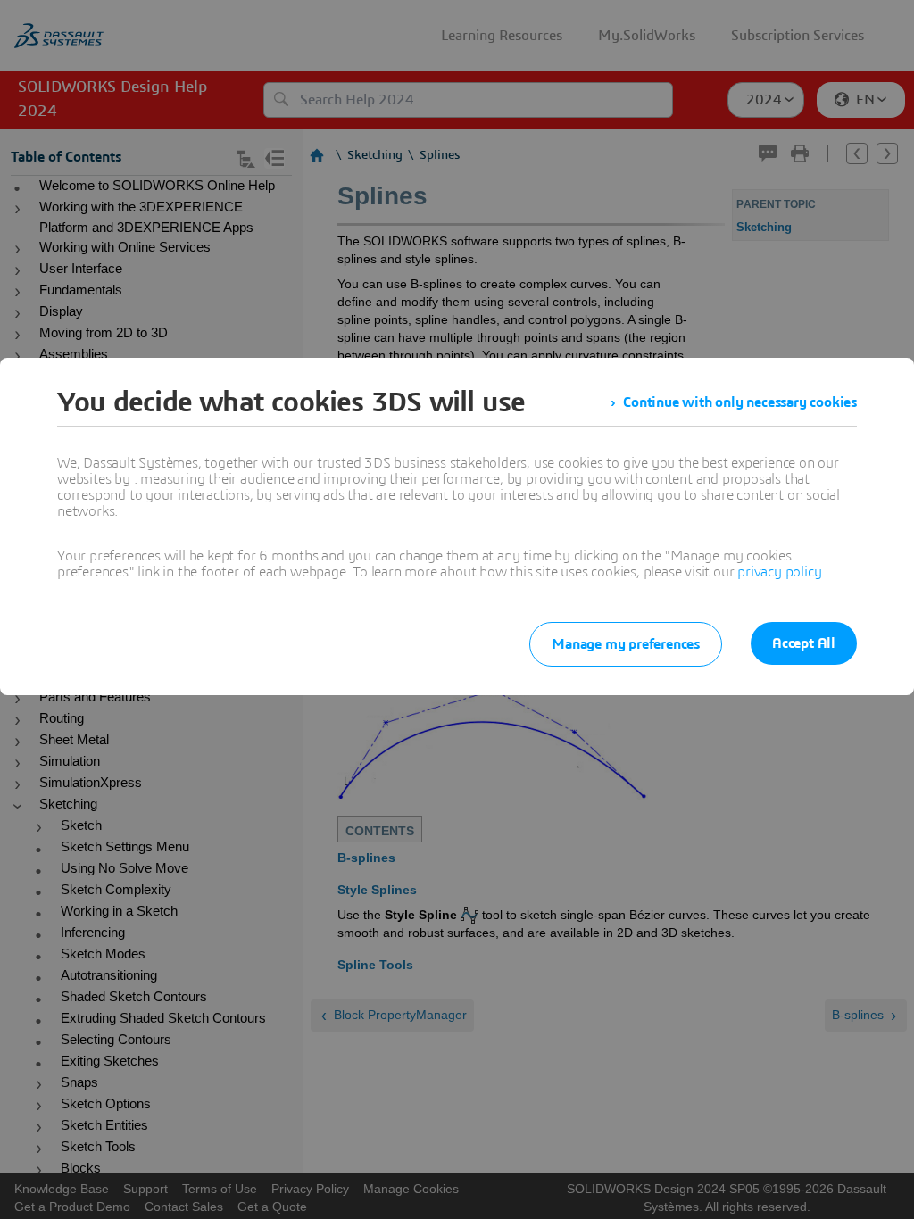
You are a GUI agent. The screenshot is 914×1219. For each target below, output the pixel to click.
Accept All (803, 643)
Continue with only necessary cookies (740, 402)
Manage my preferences (626, 644)
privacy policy (779, 572)
